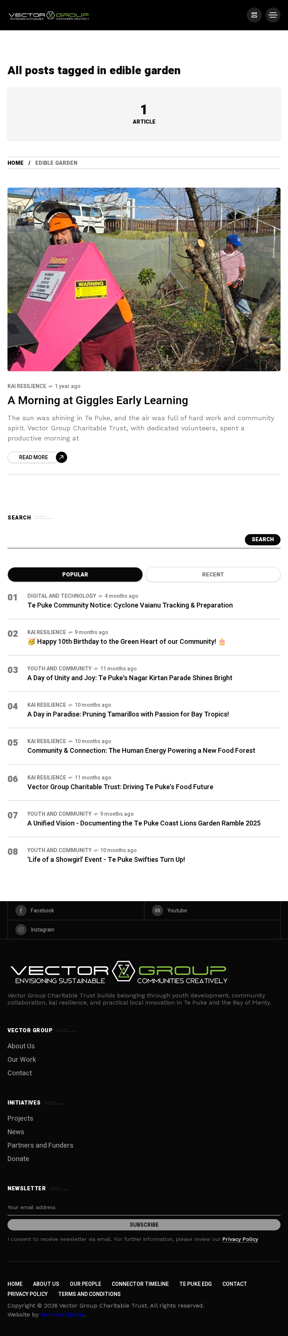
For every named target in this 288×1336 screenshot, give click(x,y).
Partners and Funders (41, 1145)
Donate (18, 1159)
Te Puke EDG (195, 1284)
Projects (20, 1119)
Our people (85, 1284)
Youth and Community (59, 669)
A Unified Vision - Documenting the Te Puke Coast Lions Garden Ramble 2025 (144, 823)
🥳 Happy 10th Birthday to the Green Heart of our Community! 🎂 (126, 642)
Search (263, 539)
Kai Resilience (27, 386)
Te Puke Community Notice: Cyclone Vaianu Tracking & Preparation (130, 605)
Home (16, 163)
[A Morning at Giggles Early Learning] (144, 279)
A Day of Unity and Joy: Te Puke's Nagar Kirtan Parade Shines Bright (129, 678)
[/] (254, 14)
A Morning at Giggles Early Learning (98, 401)
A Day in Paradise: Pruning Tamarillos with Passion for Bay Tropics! (128, 714)
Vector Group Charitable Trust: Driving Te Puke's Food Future (120, 787)
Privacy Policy (240, 1239)
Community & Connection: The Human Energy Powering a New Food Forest (141, 751)
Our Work (22, 1060)
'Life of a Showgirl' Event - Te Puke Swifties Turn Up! (106, 860)
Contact (20, 1073)
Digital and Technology (61, 596)
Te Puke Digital (62, 1314)
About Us (21, 1046)
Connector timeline (140, 1284)
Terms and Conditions (89, 1294)
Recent (213, 575)
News (16, 1132)
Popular (75, 575)
